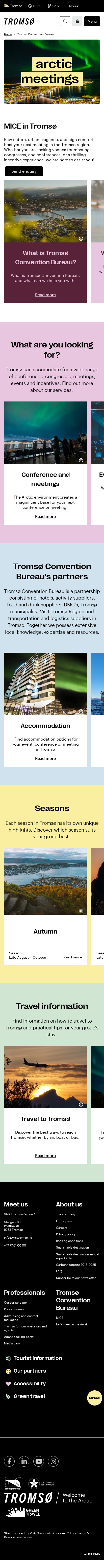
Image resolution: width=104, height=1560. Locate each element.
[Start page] (19, 21)
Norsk (74, 6)
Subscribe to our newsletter (76, 1277)
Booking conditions (69, 1240)
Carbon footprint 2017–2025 (76, 1264)
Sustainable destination (72, 1247)
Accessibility (29, 1384)
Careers (61, 1227)
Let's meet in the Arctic (72, 1324)
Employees (64, 1221)
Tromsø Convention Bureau (73, 1300)
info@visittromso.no (18, 1237)
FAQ (59, 1271)
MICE (59, 1317)
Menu (92, 21)
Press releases (14, 1309)
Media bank (12, 1343)
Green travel (29, 1396)
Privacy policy (65, 1234)
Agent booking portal (19, 1336)
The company (65, 1214)
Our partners (29, 1371)
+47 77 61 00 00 (15, 1245)
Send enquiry (24, 171)
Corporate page (15, 1302)
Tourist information (37, 1358)
